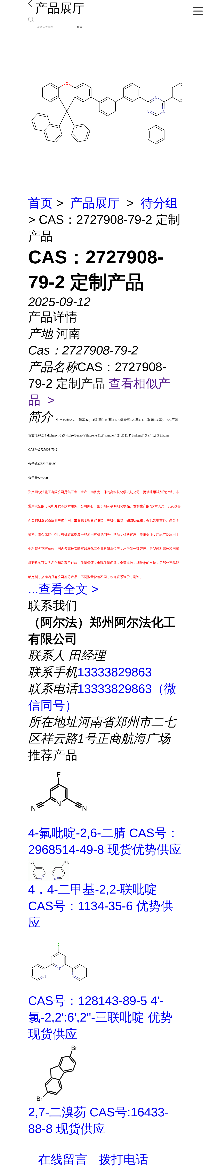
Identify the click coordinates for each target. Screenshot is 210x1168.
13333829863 (114, 672)
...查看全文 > (63, 589)
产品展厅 (95, 203)
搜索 (79, 27)
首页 (40, 203)
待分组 (159, 203)
